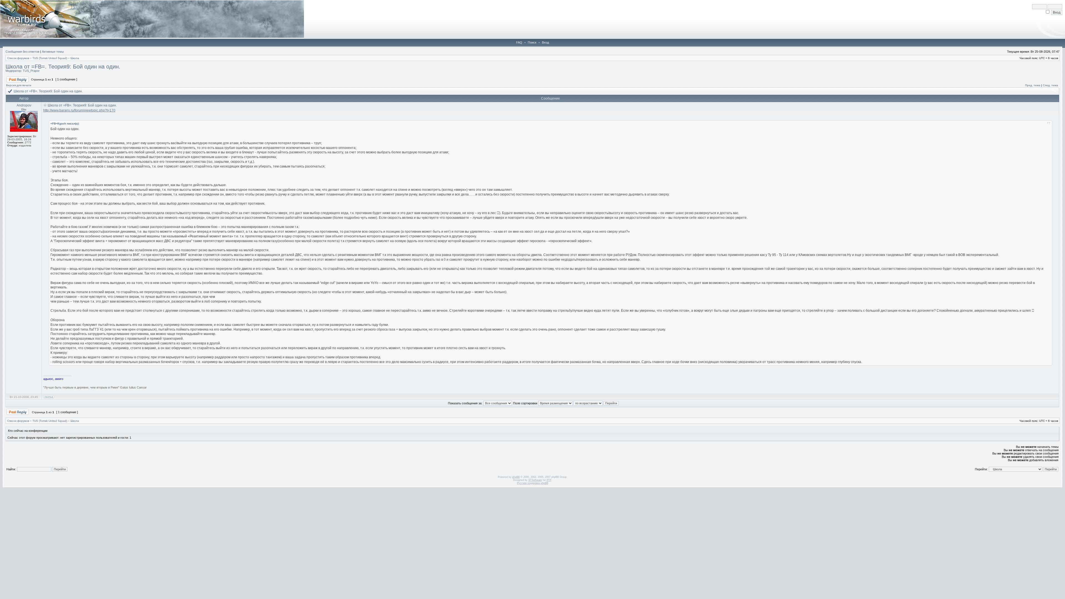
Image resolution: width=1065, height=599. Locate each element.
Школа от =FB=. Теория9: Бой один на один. (63, 67)
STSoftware (535, 480)
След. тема (1050, 85)
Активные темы (53, 51)
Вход (545, 42)
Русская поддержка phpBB (532, 483)
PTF (549, 480)
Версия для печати (18, 85)
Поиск (532, 42)
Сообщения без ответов (22, 51)
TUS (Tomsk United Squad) (49, 58)
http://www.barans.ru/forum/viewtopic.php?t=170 (79, 110)
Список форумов (18, 58)
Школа (74, 58)
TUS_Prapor (31, 70)
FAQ (519, 42)
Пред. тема (1032, 85)
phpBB (516, 477)
